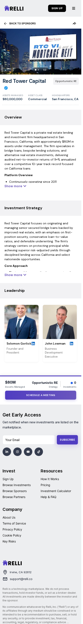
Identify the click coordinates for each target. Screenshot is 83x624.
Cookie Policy (12, 535)
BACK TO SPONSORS (22, 23)
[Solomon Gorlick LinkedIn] (33, 344)
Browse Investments (17, 485)
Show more (13, 186)
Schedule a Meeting (40, 395)
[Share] (74, 23)
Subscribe (67, 439)
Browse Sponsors (15, 491)
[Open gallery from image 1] (40, 52)
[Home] (12, 563)
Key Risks (9, 541)
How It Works (50, 479)
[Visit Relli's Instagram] (17, 451)
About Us (9, 517)
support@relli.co (21, 579)
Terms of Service (14, 523)
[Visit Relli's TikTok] (38, 451)
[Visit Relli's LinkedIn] (7, 451)
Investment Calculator (56, 491)
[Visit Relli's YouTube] (28, 451)
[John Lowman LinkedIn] (72, 344)
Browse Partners (14, 497)
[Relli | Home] (13, 8)
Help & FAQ (48, 497)
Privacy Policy (12, 529)
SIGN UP (57, 8)
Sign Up (8, 479)
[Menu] (73, 8)
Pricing (45, 485)
